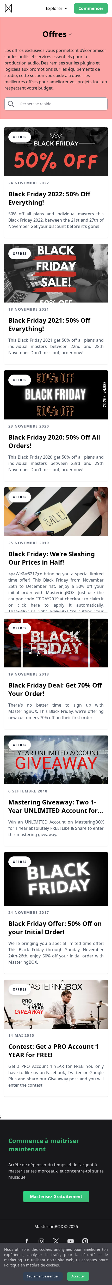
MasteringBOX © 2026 (56, 1226)
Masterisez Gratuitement (56, 1196)
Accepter (78, 1276)
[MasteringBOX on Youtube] (70, 1241)
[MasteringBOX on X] (56, 1241)
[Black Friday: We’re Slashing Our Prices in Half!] (56, 511)
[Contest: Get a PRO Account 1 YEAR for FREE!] (56, 1004)
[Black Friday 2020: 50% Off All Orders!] (56, 394)
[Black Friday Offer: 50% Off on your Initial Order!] (56, 879)
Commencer (90, 8)
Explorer (54, 8)
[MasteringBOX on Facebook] (27, 1241)
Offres (54, 34)
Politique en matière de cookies (31, 1265)
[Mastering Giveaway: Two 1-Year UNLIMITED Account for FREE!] (56, 759)
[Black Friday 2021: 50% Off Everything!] (56, 273)
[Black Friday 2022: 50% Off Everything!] (56, 151)
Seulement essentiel (43, 1276)
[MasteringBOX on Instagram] (41, 1241)
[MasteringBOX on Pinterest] (85, 1241)
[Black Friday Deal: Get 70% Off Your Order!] (56, 643)
